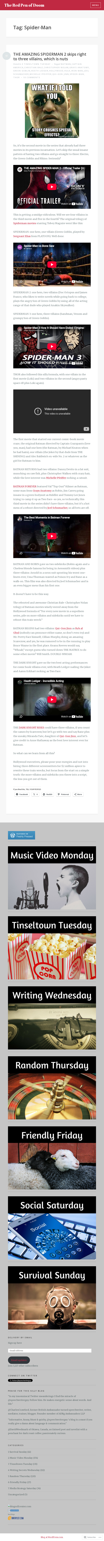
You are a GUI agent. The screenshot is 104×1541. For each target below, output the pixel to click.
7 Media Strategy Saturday (22, 1488)
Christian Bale (33, 67)
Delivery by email (20, 1337)
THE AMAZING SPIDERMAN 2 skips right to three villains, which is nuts (49, 56)
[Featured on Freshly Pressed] (21, 835)
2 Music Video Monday (20, 1457)
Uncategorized (16, 1494)
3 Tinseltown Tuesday (36, 64)
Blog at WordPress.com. (52, 1537)
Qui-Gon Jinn (60, 74)
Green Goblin (21, 70)
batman (66, 64)
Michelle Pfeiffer (41, 74)
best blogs (11, 1514)
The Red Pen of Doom (24, 5)
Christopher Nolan (56, 67)
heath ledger (39, 70)
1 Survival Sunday (17, 1452)
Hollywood (56, 70)
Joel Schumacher (57, 507)
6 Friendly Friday (17, 1482)
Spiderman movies (24, 223)
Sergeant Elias (22, 236)
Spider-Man (77, 74)
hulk (67, 70)
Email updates (19, 1360)
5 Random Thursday (19, 1476)
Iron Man (77, 70)
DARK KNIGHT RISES (31, 727)
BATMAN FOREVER (24, 486)
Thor (16, 77)
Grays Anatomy (79, 67)
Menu (95, 5)
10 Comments (31, 77)
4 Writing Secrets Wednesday (24, 1470)
